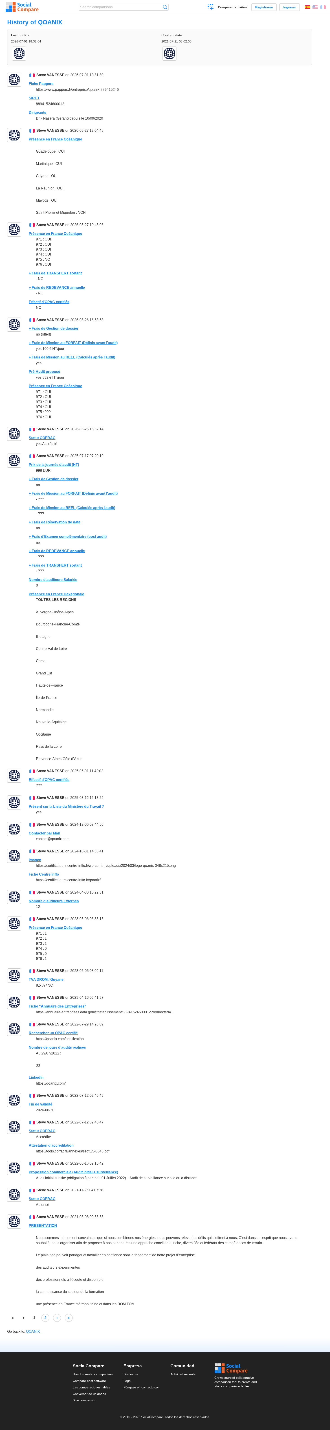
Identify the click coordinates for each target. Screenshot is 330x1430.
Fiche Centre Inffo (44, 874)
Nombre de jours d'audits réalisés (57, 1047)
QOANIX (50, 22)
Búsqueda (165, 7)
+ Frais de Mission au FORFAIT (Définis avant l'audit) (73, 343)
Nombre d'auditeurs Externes (54, 901)
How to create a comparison (93, 1374)
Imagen (35, 860)
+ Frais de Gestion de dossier (53, 328)
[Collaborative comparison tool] (22, 7)
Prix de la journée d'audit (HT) (54, 465)
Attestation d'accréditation (51, 1145)
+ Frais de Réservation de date (54, 522)
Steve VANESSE (50, 75)
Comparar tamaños (232, 7)
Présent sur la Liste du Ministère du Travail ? (66, 806)
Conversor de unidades (89, 1394)
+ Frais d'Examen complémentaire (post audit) (68, 536)
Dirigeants (37, 112)
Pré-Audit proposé (44, 372)
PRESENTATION (43, 1226)
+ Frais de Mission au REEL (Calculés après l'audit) (72, 357)
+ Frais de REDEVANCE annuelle (57, 287)
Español (307, 7)
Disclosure (130, 1374)
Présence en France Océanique (55, 139)
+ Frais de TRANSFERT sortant (55, 273)
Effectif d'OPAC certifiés (49, 302)
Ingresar (289, 7)
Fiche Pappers (41, 84)
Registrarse (264, 7)
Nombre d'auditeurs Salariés (53, 580)
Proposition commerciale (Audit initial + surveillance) (73, 1172)
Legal (127, 1381)
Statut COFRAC (42, 438)
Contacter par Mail (44, 833)
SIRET (34, 98)
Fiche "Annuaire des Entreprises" (57, 1006)
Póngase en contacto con (141, 1387)
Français (323, 7)
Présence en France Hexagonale (56, 594)
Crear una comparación (211, 7)
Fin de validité (40, 1104)
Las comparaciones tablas (91, 1387)
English (315, 7)
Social (235, 1368)
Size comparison (84, 1400)
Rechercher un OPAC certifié (53, 1033)
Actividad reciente (183, 1374)
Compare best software (89, 1381)
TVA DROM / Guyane (46, 979)
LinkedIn (36, 1077)
